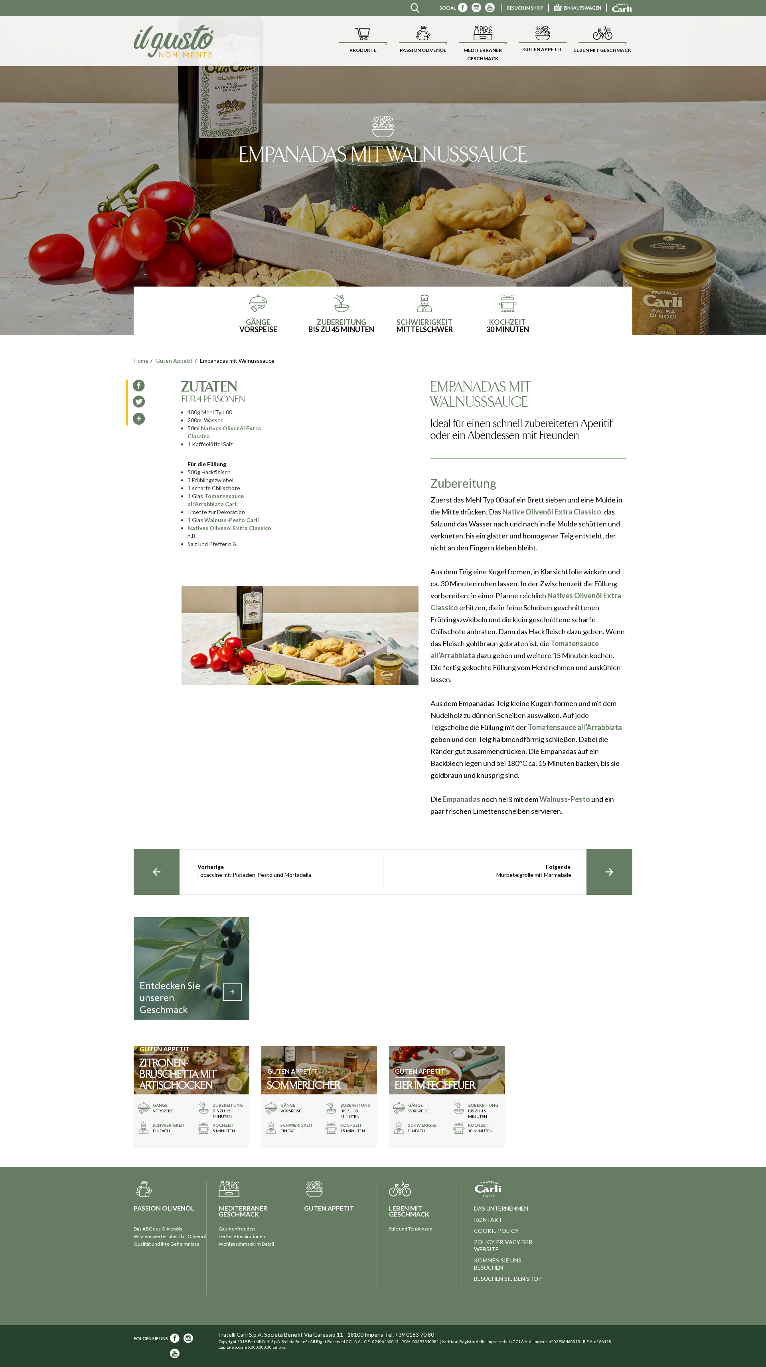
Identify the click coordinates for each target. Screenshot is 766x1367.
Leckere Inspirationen (242, 1236)
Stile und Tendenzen (410, 1229)
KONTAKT (488, 1219)
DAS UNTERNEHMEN (501, 1208)
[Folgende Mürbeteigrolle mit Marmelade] (609, 872)
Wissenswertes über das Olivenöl (170, 1236)
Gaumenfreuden (237, 1229)
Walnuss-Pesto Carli (231, 519)
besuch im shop (525, 7)
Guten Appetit (174, 360)
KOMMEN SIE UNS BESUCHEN (497, 1264)
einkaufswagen (582, 7)
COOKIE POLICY (496, 1230)
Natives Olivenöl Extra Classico (229, 527)
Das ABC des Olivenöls (158, 1229)
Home (141, 360)
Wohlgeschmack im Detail (246, 1244)
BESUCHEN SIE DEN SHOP (508, 1278)
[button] (363, 41)
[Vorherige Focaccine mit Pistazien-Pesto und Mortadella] (157, 872)
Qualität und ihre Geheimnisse (166, 1244)
